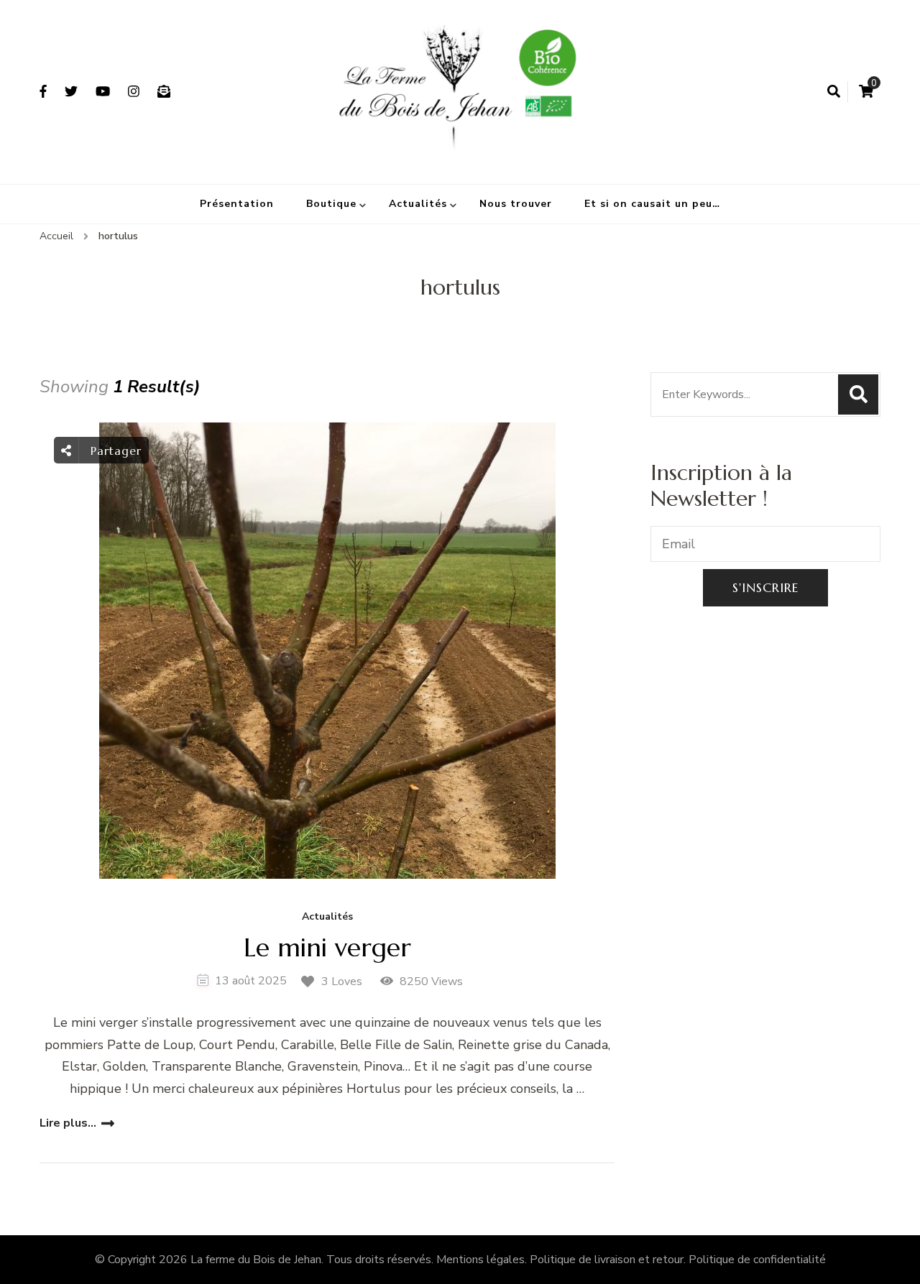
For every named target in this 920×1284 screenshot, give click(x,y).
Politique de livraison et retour (607, 1259)
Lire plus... (68, 1123)
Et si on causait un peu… (652, 204)
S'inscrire (765, 587)
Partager (114, 450)
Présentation (237, 204)
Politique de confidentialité (757, 1259)
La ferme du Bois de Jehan (255, 1259)
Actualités (418, 204)
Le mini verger (327, 947)
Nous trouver (515, 204)
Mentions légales (480, 1259)
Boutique (331, 204)
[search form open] (833, 92)
